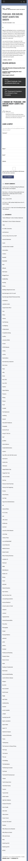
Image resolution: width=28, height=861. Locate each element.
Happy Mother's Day (6, 469)
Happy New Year (6, 473)
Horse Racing (5, 494)
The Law (4, 757)
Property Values (5, 656)
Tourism (4, 789)
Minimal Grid (5, 858)
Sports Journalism (6, 721)
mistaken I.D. (5, 559)
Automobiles (5, 250)
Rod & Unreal (5, 692)
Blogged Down (5, 275)
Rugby (3, 695)
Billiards (4, 268)
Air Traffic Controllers (7, 228)
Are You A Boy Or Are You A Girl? (9, 235)
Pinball (3, 631)
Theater (4, 778)
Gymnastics (5, 458)
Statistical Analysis (6, 731)
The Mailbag (5, 760)
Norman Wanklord (6, 602)
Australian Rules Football (7, 246)
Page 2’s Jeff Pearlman (7, 30)
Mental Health (5, 552)
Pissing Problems (6, 634)
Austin (3, 243)
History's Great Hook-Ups (7, 483)
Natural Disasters (6, 588)
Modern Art (4, 573)
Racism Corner (5, 660)
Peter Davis (4, 192)
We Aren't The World (6, 821)
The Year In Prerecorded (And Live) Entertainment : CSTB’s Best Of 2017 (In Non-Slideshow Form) (13, 194)
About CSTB (9, 198)
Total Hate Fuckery (6, 785)
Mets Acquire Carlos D (8, 75)
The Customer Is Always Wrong (9, 746)
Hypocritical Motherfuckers (8, 501)
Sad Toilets (4, 699)
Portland (4, 649)
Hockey (4, 491)
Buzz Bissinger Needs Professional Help (11, 297)
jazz (3, 516)
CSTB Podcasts (5, 347)
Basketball (4, 261)
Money (3, 577)
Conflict (4, 336)
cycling (3, 354)
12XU (3, 225)
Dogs (3, 368)
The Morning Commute (7, 767)
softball (4, 713)
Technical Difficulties (7, 735)
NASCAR (4, 584)
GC (14, 22)
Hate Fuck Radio (6, 476)
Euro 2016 (4, 383)
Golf (3, 437)
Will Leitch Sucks (6, 836)
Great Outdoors (5, 444)
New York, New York (6, 595)
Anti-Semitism (5, 232)
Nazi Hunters (5, 591)
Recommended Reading (7, 674)
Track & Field (5, 792)
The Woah (4, 771)
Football (4, 408)
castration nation (6, 304)
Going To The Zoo (6, 433)
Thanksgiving (5, 742)
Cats (3, 311)
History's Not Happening (7, 487)
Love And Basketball (6, 541)
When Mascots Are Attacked (8, 828)
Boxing (3, 286)
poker (3, 642)
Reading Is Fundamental (7, 667)
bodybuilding (5, 279)
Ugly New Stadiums (6, 800)
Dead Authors (5, 358)
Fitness (4, 401)
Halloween (4, 465)
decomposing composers (8, 361)
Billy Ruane (4, 271)
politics (4, 645)
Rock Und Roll (5, 688)
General (4, 419)
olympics (4, 609)
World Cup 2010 (5, 843)
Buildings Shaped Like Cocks (8, 289)
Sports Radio (5, 724)
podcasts (4, 638)
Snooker (4, 706)
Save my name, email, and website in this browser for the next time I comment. (13, 172)
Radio (3, 663)
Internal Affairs (5, 509)
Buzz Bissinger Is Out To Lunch (9, 293)
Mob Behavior (5, 570)
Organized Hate (5, 616)
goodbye (4, 440)
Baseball (5, 59)
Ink (3, 505)
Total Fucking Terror (6, 782)
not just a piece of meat (7, 606)
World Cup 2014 (5, 846)
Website (4, 161)
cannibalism (5, 300)
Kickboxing (4, 523)
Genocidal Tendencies (7, 422)
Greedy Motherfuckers (7, 447)
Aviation (4, 253)
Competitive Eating (6, 332)
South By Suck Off (6, 717)
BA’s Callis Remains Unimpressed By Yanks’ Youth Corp (13, 68)
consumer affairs (6, 340)
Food (3, 404)
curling (3, 350)
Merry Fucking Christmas (7, 555)
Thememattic (14, 858)
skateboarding (5, 703)
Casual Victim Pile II (6, 307)
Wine (3, 839)
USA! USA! (4, 810)
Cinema (4, 318)
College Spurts (5, 329)
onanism (4, 613)
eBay (3, 372)
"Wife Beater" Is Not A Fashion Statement (11, 221)
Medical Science (6, 548)
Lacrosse (4, 527)
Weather (4, 825)
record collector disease (7, 677)
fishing (3, 397)
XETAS (3, 850)
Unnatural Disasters (6, 803)
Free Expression (5, 412)
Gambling (4, 415)
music (3, 580)
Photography (5, 627)
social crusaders (6, 710)
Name (4, 148)
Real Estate (4, 670)
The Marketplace (6, 764)
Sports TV (10, 59)
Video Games (5, 814)
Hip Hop (4, 480)
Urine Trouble (5, 807)
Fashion (4, 386)
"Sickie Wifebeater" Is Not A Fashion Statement (12, 217)
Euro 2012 (4, 379)
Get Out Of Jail (5, 429)
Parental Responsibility (7, 620)
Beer (3, 264)
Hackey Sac (5, 462)
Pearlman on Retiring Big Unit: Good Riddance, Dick (11, 72)
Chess (3, 314)
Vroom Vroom (5, 818)
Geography (4, 426)
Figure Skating (5, 390)
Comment (4, 133)
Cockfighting (5, 325)
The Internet (5, 753)
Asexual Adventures (6, 239)
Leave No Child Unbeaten (7, 530)
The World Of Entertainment (8, 775)
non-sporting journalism (7, 598)
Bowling (4, 282)
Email (4, 155)
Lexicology (4, 534)
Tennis (3, 739)
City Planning (5, 322)
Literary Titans (5, 537)
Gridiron (4, 451)
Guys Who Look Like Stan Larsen (9, 455)
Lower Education (6, 545)
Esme (3, 376)
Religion (4, 681)
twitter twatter (5, 796)
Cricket (4, 343)
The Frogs (4, 749)
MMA (3, 566)
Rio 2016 (4, 685)
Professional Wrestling (7, 652)
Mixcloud (4, 562)
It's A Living (4, 512)
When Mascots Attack (7, 832)
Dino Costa (4, 365)
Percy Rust (4, 624)
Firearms (4, 394)
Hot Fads (4, 498)
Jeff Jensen (4, 519)
